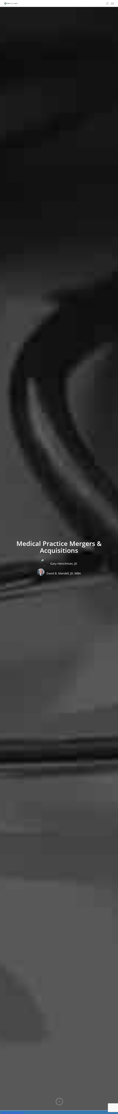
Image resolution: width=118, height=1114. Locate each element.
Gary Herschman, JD (63, 563)
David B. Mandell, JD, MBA (63, 573)
